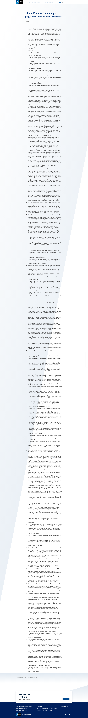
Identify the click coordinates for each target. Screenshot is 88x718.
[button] (65, 2)
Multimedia (46, 2)
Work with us (51, 2)
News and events (40, 2)
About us (29, 2)
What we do (34, 2)
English (60, 19)
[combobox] (65, 2)
